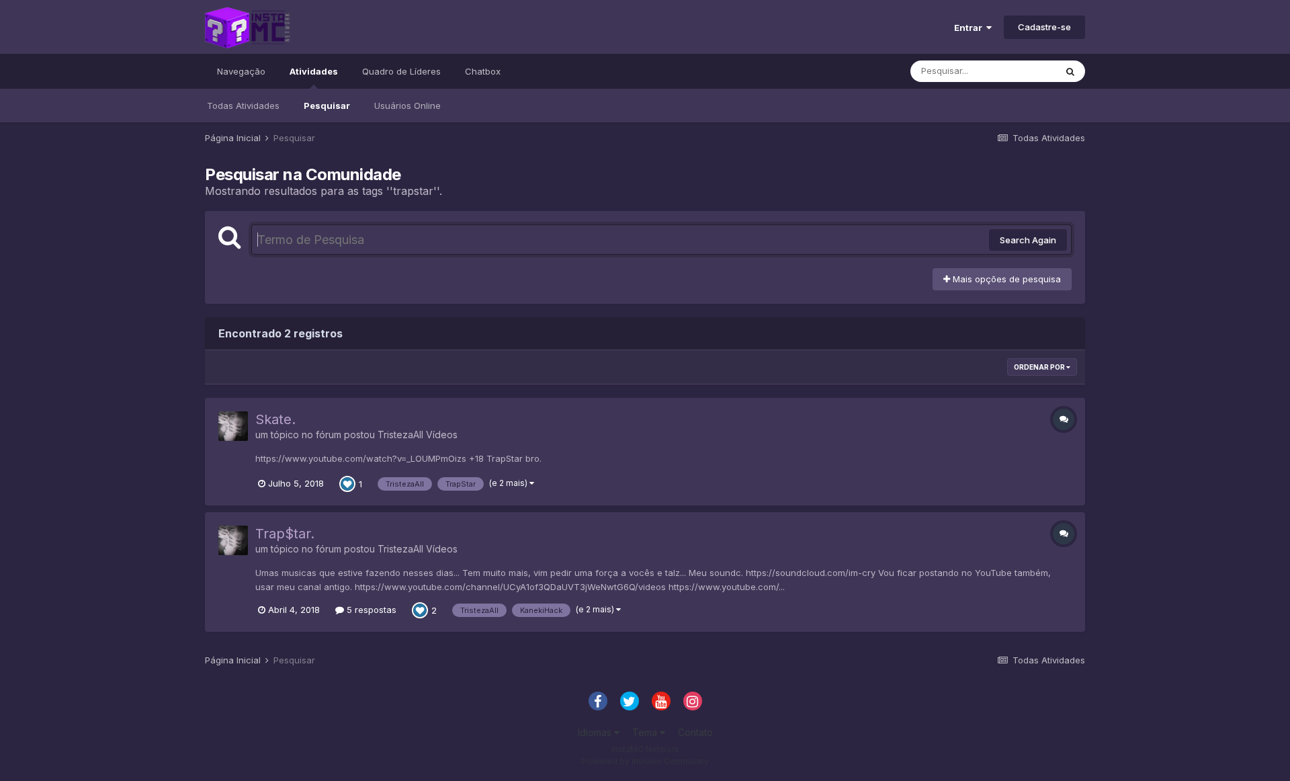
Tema (646, 732)
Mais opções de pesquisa (1005, 279)
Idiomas (596, 732)
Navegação (241, 71)
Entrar (970, 27)
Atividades (314, 71)
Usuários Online (407, 105)
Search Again (1028, 240)
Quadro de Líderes (401, 71)
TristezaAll (400, 434)
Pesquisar (327, 105)
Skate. (275, 419)
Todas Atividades (243, 105)
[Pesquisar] (1070, 71)
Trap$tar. (284, 534)
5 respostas (370, 609)
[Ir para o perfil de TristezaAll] (233, 426)
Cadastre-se (1044, 27)
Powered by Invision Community (645, 761)
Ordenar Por (1040, 367)
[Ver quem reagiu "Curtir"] (347, 482)
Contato (695, 732)
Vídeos (442, 434)
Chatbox (483, 71)
